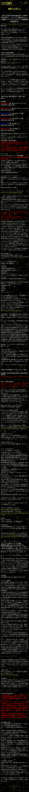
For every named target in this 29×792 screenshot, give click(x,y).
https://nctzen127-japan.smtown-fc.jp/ (9, 674)
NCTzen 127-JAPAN (6, 3)
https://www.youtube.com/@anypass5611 (10, 536)
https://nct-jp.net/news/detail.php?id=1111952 (11, 192)
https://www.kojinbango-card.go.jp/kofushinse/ (11, 310)
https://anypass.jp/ (11, 535)
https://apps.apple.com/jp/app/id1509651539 (11, 509)
